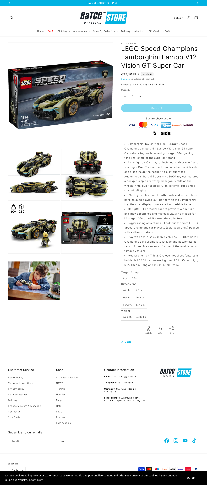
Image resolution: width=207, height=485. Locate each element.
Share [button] (128, 342)
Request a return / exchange (24, 406)
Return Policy (15, 377)
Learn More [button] (36, 480)
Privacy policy (16, 388)
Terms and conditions (20, 383)
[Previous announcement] (9, 3)
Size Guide (14, 417)
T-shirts (60, 388)
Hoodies (60, 394)
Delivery (12, 400)
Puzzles (60, 417)
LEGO (59, 411)
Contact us (14, 411)
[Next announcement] (197, 3)
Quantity (125, 90)
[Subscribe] (62, 441)
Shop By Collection (67, 377)
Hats (58, 406)
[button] (11, 17)
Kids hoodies (63, 422)
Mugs (59, 400)
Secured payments (19, 394)
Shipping (125, 79)
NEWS (59, 383)
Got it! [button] (191, 478)
